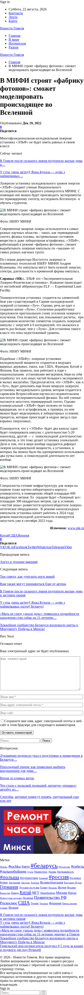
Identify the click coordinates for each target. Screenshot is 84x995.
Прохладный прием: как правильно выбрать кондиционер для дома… (32, 769)
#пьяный (43, 878)
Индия (62, 887)
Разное (14, 47)
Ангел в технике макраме (19, 562)
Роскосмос (8, 903)
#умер (4, 882)
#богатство (64, 867)
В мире (14, 39)
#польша (9, 877)
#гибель (77, 866)
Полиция (28, 898)
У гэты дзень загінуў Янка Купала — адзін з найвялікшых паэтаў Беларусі (32, 924)
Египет (44, 887)
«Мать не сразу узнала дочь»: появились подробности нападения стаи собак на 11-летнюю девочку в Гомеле (40, 932)
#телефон (75, 878)
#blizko (4, 867)
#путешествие (29, 878)
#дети (30, 872)
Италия (71, 887)
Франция (55, 903)
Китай (4, 535)
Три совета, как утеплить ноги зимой (27, 576)
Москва (61, 893)
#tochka (14, 866)
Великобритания (51, 882)
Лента (13, 17)
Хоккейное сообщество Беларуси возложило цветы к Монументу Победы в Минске (39, 940)
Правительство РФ (50, 897)
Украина (43, 903)
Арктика (35, 883)
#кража (52, 871)
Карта (13, 21)
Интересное (17, 43)
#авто (26, 866)
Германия (9, 887)
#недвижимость (65, 871)
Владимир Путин (73, 883)
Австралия (14, 882)
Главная (14, 35)
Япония (23, 535)
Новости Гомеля (12, 28)
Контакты (16, 13)
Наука (72, 893)
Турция (35, 903)
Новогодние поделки (11, 898)
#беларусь (44, 865)
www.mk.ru (76, 528)
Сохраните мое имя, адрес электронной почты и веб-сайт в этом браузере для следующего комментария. (41, 723)
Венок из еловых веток (17, 778)
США (13, 535)
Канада (15, 893)
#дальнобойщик (13, 871)
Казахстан (5, 893)
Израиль (52, 887)
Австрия (25, 883)
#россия (59, 877)
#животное (41, 871)
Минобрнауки (47, 893)
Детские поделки (29, 887)
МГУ (35, 893)
